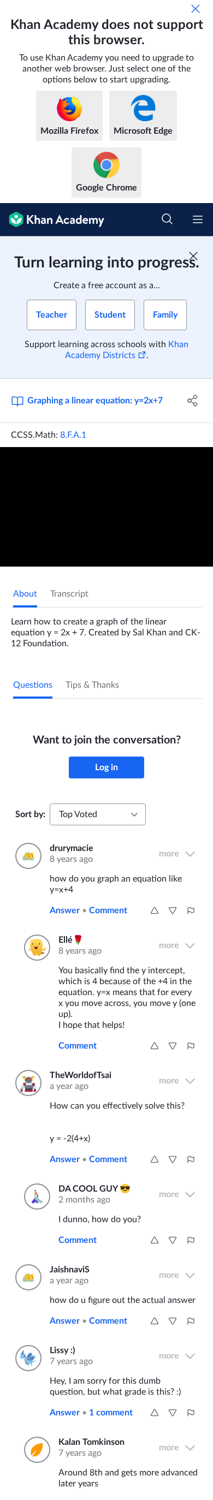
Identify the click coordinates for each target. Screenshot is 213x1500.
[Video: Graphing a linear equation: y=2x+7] (106, 507)
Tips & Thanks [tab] (92, 685)
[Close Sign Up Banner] (193, 256)
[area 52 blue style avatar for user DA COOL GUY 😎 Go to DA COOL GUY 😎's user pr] (34, 1196)
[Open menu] (197, 219)
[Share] (192, 401)
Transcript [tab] (69, 594)
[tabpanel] (106, 628)
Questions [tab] (32, 685)
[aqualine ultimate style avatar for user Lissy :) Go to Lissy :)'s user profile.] (26, 1358)
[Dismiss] (195, 8)
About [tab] (25, 594)
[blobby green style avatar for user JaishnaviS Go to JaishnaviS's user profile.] (26, 1277)
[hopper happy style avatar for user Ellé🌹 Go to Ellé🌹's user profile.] (34, 947)
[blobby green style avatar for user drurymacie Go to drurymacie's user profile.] (26, 856)
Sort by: (30, 814)
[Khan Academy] (52, 220)
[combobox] (98, 814)
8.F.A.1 (73, 435)
